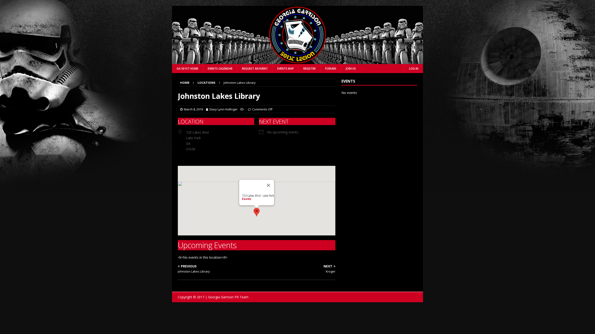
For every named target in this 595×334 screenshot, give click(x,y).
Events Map (285, 69)
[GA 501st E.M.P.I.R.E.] (297, 61)
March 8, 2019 (193, 109)
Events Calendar (220, 69)
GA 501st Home (187, 69)
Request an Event (255, 69)
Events (246, 199)
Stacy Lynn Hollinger (223, 109)
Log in (413, 69)
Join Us (351, 69)
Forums (330, 69)
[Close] (268, 185)
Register (309, 69)
